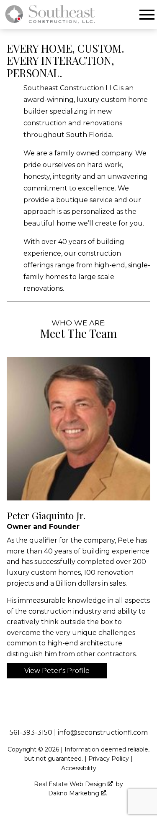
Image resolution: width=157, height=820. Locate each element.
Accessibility (78, 768)
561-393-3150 (31, 732)
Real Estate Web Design (71, 784)
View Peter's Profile (57, 671)
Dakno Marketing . (77, 793)
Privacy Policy (108, 758)
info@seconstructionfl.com (103, 732)
